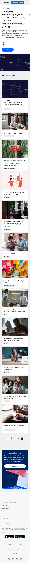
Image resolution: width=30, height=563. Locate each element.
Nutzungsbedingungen (10, 549)
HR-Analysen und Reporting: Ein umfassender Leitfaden (13, 193)
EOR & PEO (5, 8)
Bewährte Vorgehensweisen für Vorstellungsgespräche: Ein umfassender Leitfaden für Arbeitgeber (13, 224)
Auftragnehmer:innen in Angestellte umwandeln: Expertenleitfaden (14, 426)
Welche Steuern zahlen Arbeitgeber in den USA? (14, 281)
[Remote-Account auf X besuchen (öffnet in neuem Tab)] (17, 559)
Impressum (15, 553)
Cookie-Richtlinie (20, 544)
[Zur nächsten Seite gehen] (22, 438)
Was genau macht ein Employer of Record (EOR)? (14, 368)
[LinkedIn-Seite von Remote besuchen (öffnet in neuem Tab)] (13, 559)
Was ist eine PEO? (9, 254)
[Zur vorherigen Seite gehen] (8, 438)
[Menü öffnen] (26, 2)
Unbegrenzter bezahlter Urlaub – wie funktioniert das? (14, 397)
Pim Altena (11, 44)
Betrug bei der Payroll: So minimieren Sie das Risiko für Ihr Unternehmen (14, 310)
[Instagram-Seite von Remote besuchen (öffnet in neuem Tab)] (21, 559)
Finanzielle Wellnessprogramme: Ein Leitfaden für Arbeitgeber (14, 339)
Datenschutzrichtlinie (10, 544)
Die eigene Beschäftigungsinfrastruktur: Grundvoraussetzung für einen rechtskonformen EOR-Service (13, 103)
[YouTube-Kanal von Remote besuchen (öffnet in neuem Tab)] (8, 559)
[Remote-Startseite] (5, 3)
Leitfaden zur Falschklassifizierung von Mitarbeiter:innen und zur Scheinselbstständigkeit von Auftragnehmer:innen (14, 162)
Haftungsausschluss (21, 549)
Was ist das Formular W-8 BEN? (13, 133)
